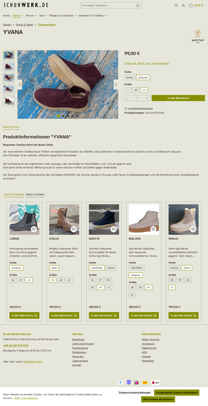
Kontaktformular (32, 361)
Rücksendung (80, 348)
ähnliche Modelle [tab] (14, 194)
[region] (60, 84)
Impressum (148, 343)
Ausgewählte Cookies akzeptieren (176, 392)
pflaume (143, 77)
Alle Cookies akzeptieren (158, 399)
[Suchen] (137, 5)
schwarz (16, 267)
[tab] (11, 127)
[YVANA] (68, 84)
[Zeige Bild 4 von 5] (72, 116)
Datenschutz (149, 348)
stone (111, 267)
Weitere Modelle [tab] (35, 194)
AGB (144, 352)
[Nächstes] (116, 84)
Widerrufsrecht (150, 339)
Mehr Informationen (26, 398)
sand (54, 267)
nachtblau (97, 267)
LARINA (14, 238)
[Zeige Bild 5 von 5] (77, 116)
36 (12, 280)
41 (144, 89)
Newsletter (148, 360)
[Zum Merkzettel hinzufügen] (34, 229)
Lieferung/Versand (83, 343)
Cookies (146, 356)
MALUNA (135, 238)
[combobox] (107, 5)
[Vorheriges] (20, 84)
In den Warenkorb (178, 98)
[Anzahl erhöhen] (147, 98)
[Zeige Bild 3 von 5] (68, 116)
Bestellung (78, 339)
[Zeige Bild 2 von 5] (63, 116)
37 (20, 280)
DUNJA (54, 238)
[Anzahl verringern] (127, 98)
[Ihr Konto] (183, 5)
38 (108, 279)
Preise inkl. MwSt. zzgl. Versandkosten (146, 63)
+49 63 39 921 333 (15, 345)
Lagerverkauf (80, 360)
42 (29, 280)
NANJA (173, 238)
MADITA (94, 238)
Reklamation (79, 352)
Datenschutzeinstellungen (135, 392)
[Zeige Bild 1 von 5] (58, 116)
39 (128, 90)
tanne (129, 77)
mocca (174, 267)
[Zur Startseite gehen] (26, 5)
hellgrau (135, 275)
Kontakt (76, 365)
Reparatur (78, 356)
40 (135, 89)
